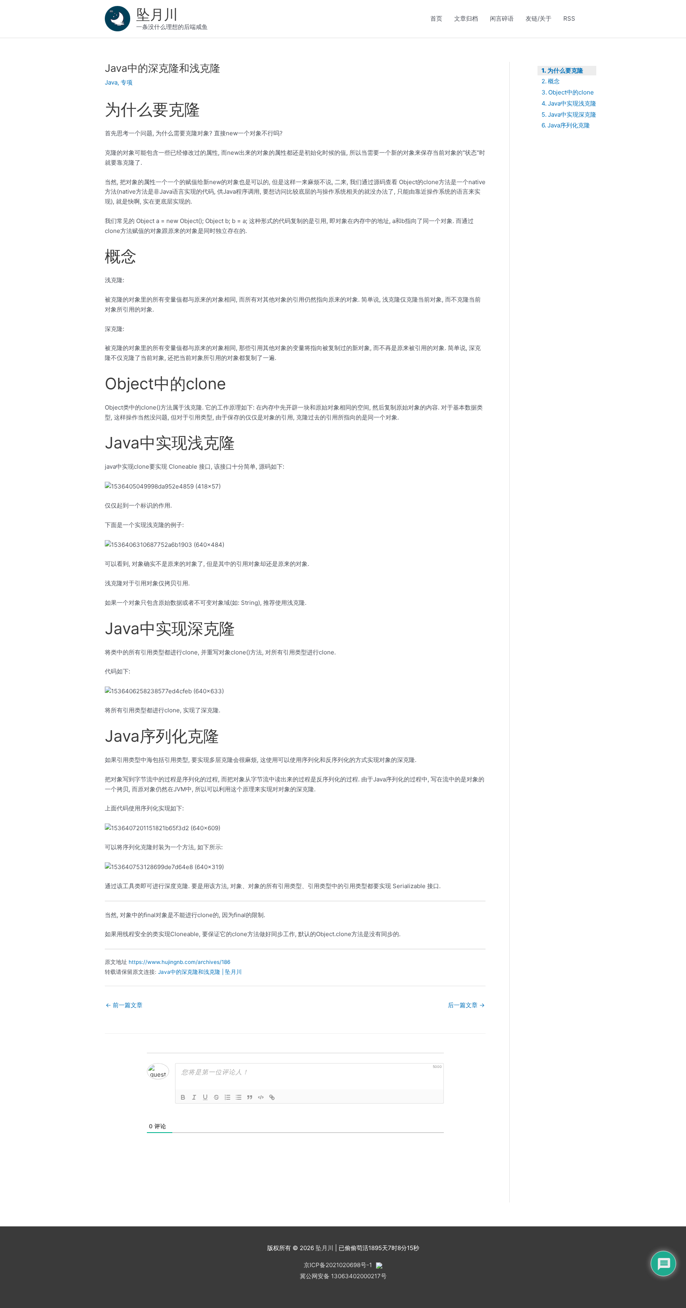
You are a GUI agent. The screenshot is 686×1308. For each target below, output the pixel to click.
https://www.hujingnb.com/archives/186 (179, 962)
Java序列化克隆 (568, 125)
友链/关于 (538, 18)
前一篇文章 (124, 1005)
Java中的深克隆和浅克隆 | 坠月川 (200, 972)
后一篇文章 (466, 1005)
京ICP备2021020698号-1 (338, 1265)
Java (111, 82)
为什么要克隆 (565, 70)
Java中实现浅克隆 (572, 103)
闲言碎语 (502, 18)
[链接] (271, 1097)
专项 (127, 82)
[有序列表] (227, 1097)
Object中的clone (571, 92)
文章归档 (466, 18)
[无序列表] (238, 1097)
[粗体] (183, 1097)
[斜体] (194, 1097)
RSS (569, 18)
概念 (554, 81)
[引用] (249, 1097)
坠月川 (157, 14)
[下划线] (205, 1097)
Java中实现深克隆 (572, 114)
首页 (436, 18)
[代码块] (260, 1097)
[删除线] (216, 1097)
